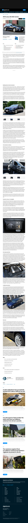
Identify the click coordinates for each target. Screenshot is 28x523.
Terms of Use (4, 515)
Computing (6, 488)
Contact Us (6, 498)
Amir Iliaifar (4, 18)
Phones (5, 487)
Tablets (17, 487)
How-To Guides (18, 493)
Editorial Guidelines (7, 500)
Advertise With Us (6, 499)
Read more (5, 411)
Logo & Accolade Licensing (7, 501)
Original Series (18, 494)
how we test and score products (19, 52)
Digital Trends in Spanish (19, 500)
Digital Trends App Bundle (19, 501)
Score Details (10, 39)
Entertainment (6, 493)
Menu (1, 10)
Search (27, 10)
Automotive (6, 494)
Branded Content (18, 498)
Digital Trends (4, 10)
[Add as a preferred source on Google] (20, 18)
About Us (6, 497)
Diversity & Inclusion (5, 514)
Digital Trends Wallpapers (19, 499)
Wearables (18, 488)
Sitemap (10, 514)
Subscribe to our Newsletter (19, 497)
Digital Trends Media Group (6, 518)
